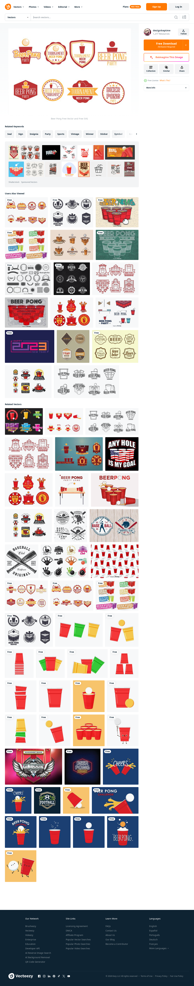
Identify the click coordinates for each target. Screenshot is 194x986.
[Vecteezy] (8, 7)
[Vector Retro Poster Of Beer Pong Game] (26, 312)
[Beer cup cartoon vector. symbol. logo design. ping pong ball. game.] (120, 767)
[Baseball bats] (21, 561)
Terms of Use (146, 976)
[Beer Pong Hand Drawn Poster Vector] (117, 212)
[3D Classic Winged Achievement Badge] (33, 767)
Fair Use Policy (176, 976)
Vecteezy (29, 930)
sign (20, 134)
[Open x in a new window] (64, 976)
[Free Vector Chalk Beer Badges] (72, 278)
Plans (126, 6)
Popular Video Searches (78, 948)
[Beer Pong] (26, 212)
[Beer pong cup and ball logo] (71, 245)
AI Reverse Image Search (38, 952)
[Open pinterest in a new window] (54, 976)
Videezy (29, 935)
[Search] (176, 17)
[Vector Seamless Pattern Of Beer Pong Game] (114, 561)
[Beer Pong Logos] (24, 421)
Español (153, 930)
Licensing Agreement (77, 926)
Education (30, 943)
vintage (75, 134)
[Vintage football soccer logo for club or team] (47, 800)
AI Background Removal (37, 957)
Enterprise (30, 939)
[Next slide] (134, 134)
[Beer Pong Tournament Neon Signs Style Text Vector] (82, 767)
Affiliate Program (74, 935)
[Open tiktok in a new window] (59, 976)
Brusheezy (30, 926)
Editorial (62, 6)
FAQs (108, 926)
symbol (118, 134)
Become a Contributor (117, 943)
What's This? (165, 80)
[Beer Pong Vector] (115, 278)
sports (60, 134)
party (48, 134)
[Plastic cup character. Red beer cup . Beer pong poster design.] (122, 730)
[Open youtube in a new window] (68, 976)
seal (9, 134)
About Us (110, 935)
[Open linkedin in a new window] (49, 976)
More (77, 6)
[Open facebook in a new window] (39, 976)
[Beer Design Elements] (28, 278)
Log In (178, 6)
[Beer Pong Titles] (26, 245)
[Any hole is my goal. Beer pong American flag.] (121, 454)
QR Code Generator (35, 961)
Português (154, 935)
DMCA (69, 930)
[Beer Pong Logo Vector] (86, 381)
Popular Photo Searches (78, 943)
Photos (32, 6)
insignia (34, 134)
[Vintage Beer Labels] (115, 346)
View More (129, 169)
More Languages (158, 948)
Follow (184, 33)
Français (153, 943)
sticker (104, 134)
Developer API (32, 948)
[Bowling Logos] (64, 561)
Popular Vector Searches (78, 939)
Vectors (17, 6)
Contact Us (111, 930)
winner (90, 134)
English (153, 926)
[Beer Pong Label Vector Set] (71, 212)
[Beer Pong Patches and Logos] (28, 381)
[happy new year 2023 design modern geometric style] (29, 346)
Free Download (166, 45)
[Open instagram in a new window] (44, 976)
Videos (47, 6)
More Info (150, 87)
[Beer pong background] (117, 245)
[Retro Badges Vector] (73, 346)
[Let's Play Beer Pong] (114, 490)
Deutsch (153, 939)
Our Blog (110, 939)
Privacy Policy (161, 976)
